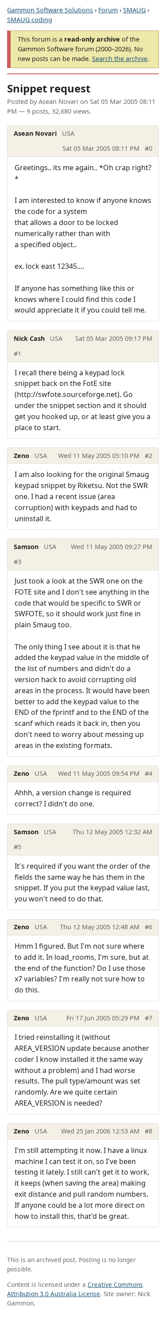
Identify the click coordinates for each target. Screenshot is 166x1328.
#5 (17, 847)
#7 (148, 1018)
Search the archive (119, 58)
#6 (148, 927)
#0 (148, 148)
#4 (148, 773)
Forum (108, 10)
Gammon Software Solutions (50, 10)
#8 (148, 1131)
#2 (148, 455)
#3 (17, 561)
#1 (17, 353)
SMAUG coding (29, 19)
